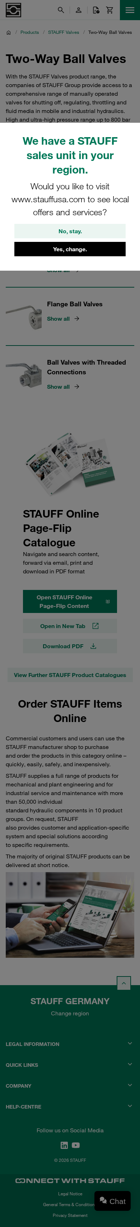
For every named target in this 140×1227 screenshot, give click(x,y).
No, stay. (70, 231)
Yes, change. (70, 249)
